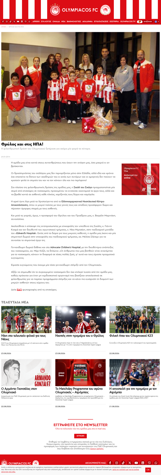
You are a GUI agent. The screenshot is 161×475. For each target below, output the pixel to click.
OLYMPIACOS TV (127, 22)
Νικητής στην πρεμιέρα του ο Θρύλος (79, 335)
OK (148, 470)
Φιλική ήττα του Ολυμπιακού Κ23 (131, 335)
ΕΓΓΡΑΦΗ (80, 436)
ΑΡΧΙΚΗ (36, 22)
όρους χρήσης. (97, 449)
